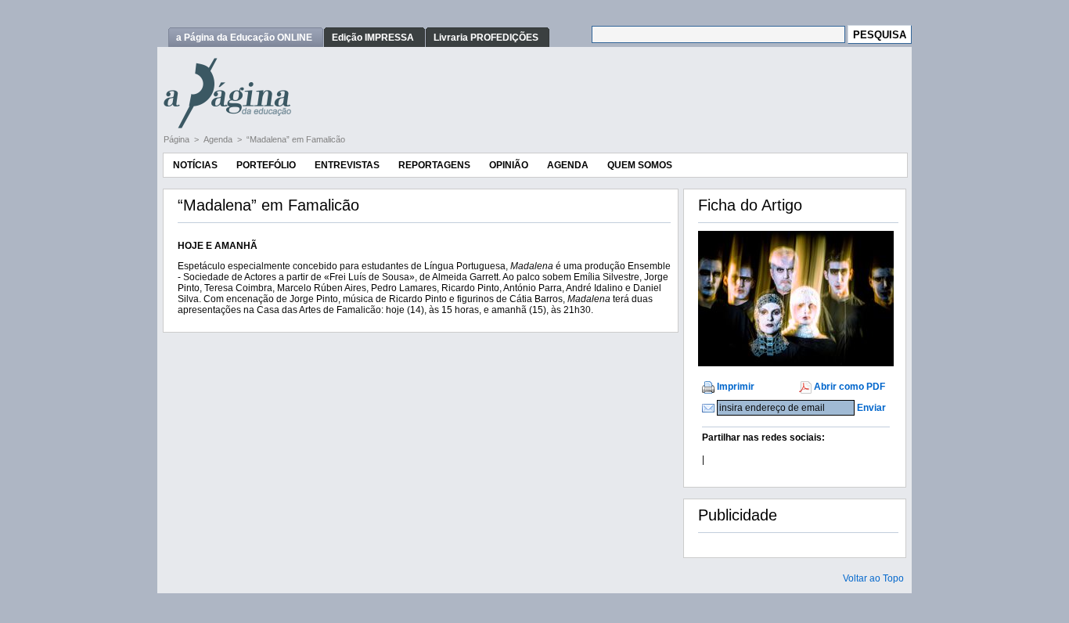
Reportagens (434, 165)
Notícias (195, 165)
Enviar (871, 407)
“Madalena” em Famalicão (296, 139)
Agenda (219, 139)
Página (178, 139)
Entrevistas (347, 165)
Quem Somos (639, 165)
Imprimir (735, 386)
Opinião (508, 165)
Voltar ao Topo (873, 578)
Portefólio (266, 165)
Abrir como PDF (849, 386)
